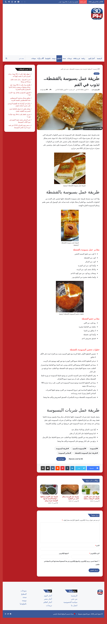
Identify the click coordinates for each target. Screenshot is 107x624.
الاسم (97, 545)
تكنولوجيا (48, 58)
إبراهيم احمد (95, 89)
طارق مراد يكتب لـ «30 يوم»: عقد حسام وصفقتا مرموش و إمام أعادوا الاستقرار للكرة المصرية (51, 2)
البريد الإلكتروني (94, 553)
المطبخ (59, 58)
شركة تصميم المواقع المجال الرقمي (63, 614)
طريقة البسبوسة (62, 448)
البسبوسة (93, 448)
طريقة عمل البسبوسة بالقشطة (86, 453)
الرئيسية (99, 58)
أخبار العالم (47, 602)
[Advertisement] (53, 39)
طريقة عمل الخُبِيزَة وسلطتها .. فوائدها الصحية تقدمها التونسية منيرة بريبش (49, 499)
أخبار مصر (48, 599)
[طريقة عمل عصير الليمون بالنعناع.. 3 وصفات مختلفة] (91, 490)
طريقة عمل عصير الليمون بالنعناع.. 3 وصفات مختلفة (91, 498)
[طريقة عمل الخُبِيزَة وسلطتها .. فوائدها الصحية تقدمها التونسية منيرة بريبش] (49, 490)
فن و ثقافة (76, 58)
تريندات (69, 58)
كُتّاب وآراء (40, 58)
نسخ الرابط (61, 459)
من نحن (74, 599)
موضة (54, 58)
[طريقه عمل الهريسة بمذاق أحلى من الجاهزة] (70, 490)
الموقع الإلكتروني (64, 553)
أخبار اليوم (91, 58)
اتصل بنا (74, 605)
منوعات (33, 58)
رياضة (83, 58)
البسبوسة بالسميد (79, 448)
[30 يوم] (97, 14)
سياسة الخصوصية (70, 602)
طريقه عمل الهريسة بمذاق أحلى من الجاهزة (70, 498)
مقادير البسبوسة (64, 453)
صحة (64, 58)
